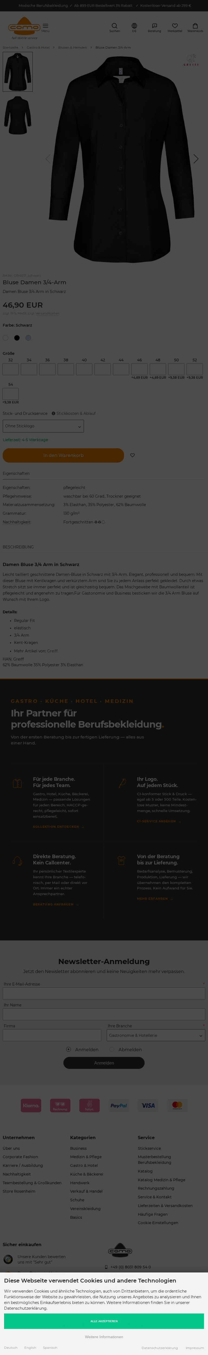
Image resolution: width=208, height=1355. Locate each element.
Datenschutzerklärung (160, 1348)
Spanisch (50, 1348)
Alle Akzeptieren (104, 1321)
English (30, 1348)
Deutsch (11, 1348)
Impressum (195, 1348)
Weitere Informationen (104, 1337)
